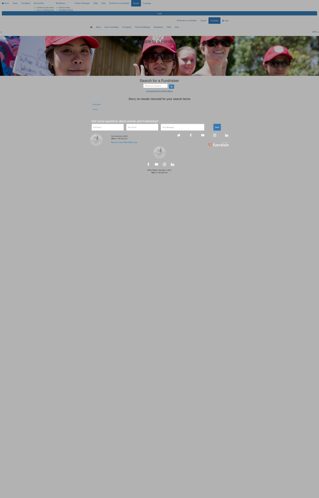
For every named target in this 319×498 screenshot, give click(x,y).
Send (217, 127)
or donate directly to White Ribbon (159, 91)
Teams (95, 109)
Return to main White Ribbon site (124, 142)
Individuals (96, 104)
